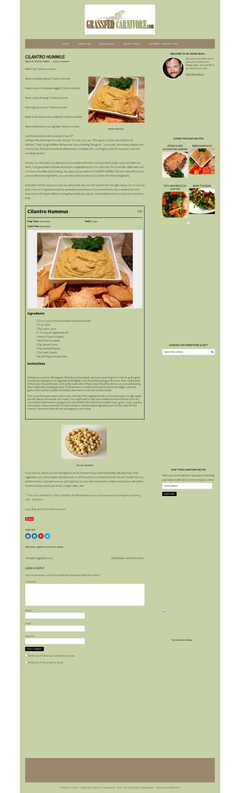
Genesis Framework (143, 787)
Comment (30, 581)
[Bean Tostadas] (202, 213)
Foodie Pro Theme (90, 787)
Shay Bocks (109, 787)
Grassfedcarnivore (120, 18)
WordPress (174, 787)
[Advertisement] (191, 107)
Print (139, 210)
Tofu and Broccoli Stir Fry (175, 187)
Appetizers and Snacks (46, 547)
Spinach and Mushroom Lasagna (175, 147)
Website (29, 636)
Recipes (60, 547)
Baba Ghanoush (202, 146)
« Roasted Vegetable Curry (39, 558)
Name (29, 610)
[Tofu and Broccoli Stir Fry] (175, 216)
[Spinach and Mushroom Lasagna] (175, 176)
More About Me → (195, 74)
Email (29, 623)
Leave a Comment (61, 61)
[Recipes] (188, 222)
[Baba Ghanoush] (202, 173)
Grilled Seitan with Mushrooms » (128, 558)
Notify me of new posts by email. (46, 662)
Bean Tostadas (202, 185)
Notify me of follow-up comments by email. (51, 655)
